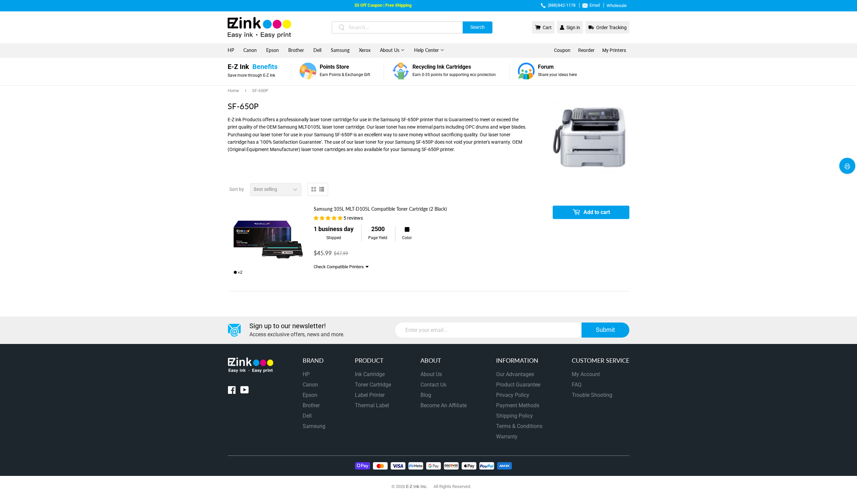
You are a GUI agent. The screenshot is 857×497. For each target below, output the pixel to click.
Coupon (562, 50)
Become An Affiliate (443, 405)
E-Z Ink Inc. (416, 486)
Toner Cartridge (373, 384)
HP (231, 50)
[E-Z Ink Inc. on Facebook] (232, 391)
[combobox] (412, 27)
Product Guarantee (518, 384)
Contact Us (433, 384)
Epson (272, 50)
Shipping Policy (514, 416)
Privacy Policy (512, 395)
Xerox (365, 50)
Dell (317, 50)
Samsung (340, 50)
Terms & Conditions (519, 426)
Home (233, 90)
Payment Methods (517, 405)
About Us (390, 50)
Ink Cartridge (370, 374)
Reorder (586, 50)
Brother (296, 50)
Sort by (236, 189)
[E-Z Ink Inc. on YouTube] (244, 391)
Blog (425, 395)
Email (595, 5)
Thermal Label (372, 405)
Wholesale (617, 5)
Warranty (507, 436)
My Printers (614, 50)
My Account (586, 374)
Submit (605, 329)
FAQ (576, 384)
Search (477, 27)
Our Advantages (515, 374)
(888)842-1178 (561, 5)
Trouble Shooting (592, 395)
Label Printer (370, 395)
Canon (250, 50)
